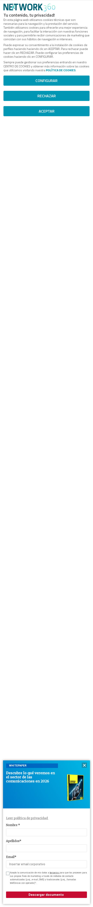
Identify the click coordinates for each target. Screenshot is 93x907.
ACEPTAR (47, 111)
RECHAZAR (46, 96)
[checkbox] (7, 873)
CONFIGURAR (46, 81)
